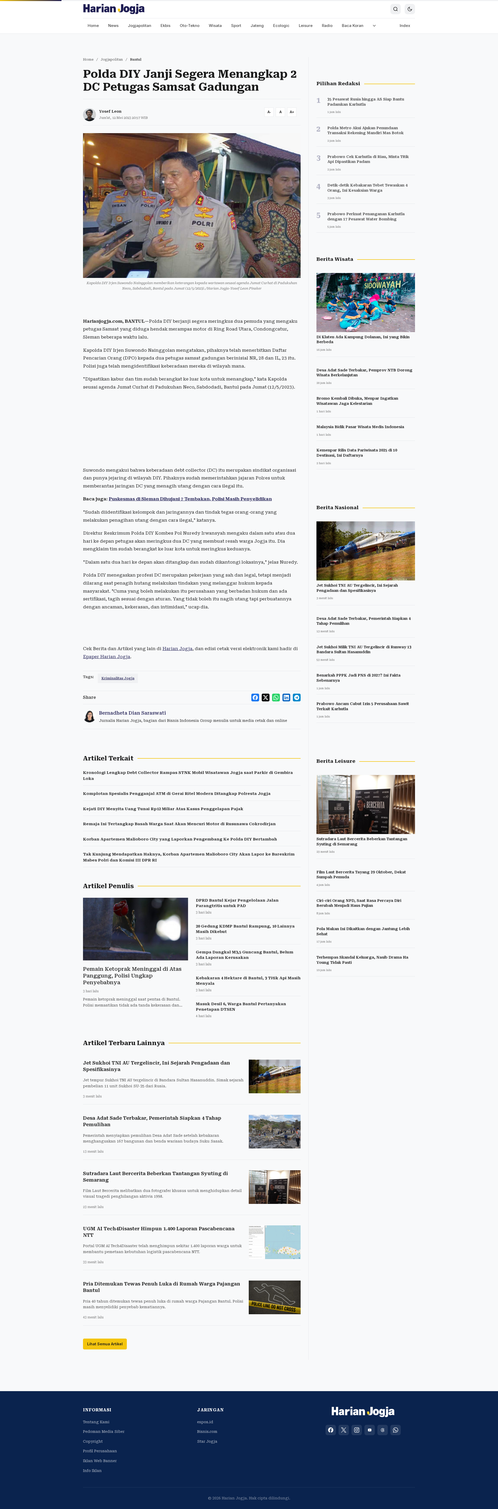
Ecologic (281, 25)
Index (405, 25)
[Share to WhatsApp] (276, 697)
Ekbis (165, 25)
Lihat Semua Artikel (105, 1344)
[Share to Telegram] (297, 697)
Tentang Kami (96, 1422)
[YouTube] (369, 1430)
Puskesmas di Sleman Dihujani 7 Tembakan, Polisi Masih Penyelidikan (190, 498)
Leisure (306, 25)
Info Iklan (92, 1471)
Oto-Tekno (189, 25)
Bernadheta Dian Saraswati (132, 713)
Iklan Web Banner (100, 1461)
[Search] (395, 9)
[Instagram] (356, 1430)
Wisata (215, 25)
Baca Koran (352, 25)
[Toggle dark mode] (410, 9)
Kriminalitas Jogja (117, 678)
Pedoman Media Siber (104, 1431)
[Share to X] (265, 697)
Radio (327, 25)
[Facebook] (331, 1430)
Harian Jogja (177, 648)
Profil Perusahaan (100, 1451)
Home (93, 25)
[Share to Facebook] (255, 697)
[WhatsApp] (395, 1430)
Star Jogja (207, 1441)
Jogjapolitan (139, 25)
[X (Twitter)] (343, 1430)
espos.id (205, 1422)
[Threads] (382, 1430)
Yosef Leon (110, 111)
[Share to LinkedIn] (286, 697)
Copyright (93, 1441)
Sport (236, 25)
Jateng (257, 25)
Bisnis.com (207, 1431)
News (113, 25)
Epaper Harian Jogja (106, 656)
